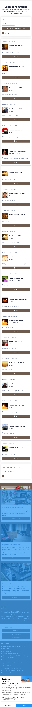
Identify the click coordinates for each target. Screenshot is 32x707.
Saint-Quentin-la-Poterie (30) (11, 306)
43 (11, 33)
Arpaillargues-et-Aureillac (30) (12, 264)
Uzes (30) (6, 433)
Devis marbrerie (16, 637)
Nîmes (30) (16, 52)
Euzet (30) (6, 73)
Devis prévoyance (16, 634)
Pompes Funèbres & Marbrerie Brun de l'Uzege (14, 663)
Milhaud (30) (7, 94)
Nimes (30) (14, 94)
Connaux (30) (7, 116)
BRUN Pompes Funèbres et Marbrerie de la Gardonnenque (13, 647)
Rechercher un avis (8, 23)
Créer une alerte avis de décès (17, 28)
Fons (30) (13, 454)
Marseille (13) (24, 158)
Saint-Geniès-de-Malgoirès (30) (12, 158)
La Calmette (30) (15, 137)
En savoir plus (16, 518)
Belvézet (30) (7, 348)
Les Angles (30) (8, 369)
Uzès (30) (6, 179)
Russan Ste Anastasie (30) (10, 391)
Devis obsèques (16, 630)
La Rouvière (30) (8, 52)
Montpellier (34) (22, 391)
